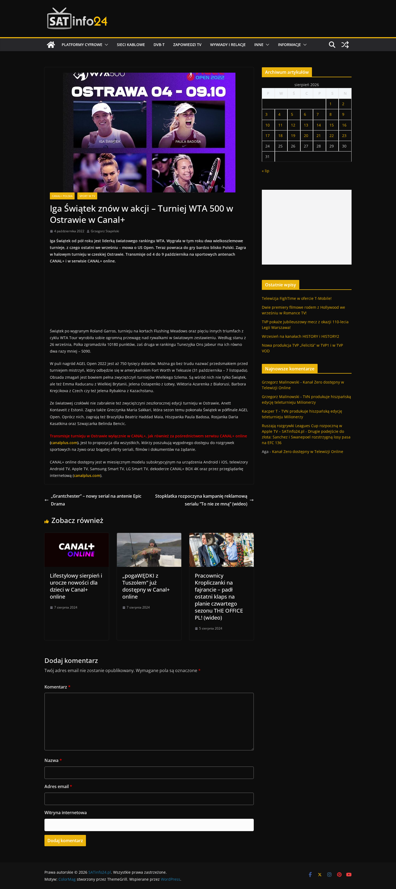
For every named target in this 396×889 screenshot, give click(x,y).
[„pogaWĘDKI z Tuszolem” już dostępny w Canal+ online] (149, 537)
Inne (258, 44)
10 (267, 125)
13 (306, 125)
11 (280, 125)
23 (344, 135)
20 (306, 135)
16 (344, 125)
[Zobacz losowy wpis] (345, 44)
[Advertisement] (307, 227)
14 (319, 125)
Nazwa (53, 760)
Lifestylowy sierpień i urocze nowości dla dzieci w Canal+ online (76, 586)
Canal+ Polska (62, 196)
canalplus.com (64, 442)
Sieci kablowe (131, 44)
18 (280, 135)
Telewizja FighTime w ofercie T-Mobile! (297, 298)
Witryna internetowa (65, 813)
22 (331, 135)
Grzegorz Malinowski (280, 382)
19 (293, 135)
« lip (265, 170)
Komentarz (57, 687)
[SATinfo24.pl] (50, 44)
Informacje (289, 44)
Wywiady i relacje (228, 44)
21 (319, 135)
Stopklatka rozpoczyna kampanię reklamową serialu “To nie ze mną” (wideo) (201, 500)
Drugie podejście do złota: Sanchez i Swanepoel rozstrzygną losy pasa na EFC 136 (306, 437)
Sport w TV (87, 196)
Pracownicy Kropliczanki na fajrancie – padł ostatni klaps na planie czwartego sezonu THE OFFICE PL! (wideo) (219, 596)
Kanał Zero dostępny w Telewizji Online (307, 451)
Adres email (58, 786)
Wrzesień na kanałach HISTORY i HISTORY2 (300, 336)
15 (331, 125)
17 (267, 135)
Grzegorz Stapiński (105, 231)
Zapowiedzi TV (187, 44)
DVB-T (159, 44)
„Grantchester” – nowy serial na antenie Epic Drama (96, 500)
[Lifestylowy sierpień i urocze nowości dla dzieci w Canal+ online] (76, 537)
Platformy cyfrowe (82, 44)
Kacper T (270, 411)
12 (293, 125)
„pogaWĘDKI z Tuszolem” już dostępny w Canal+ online (146, 586)
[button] (105, 44)
